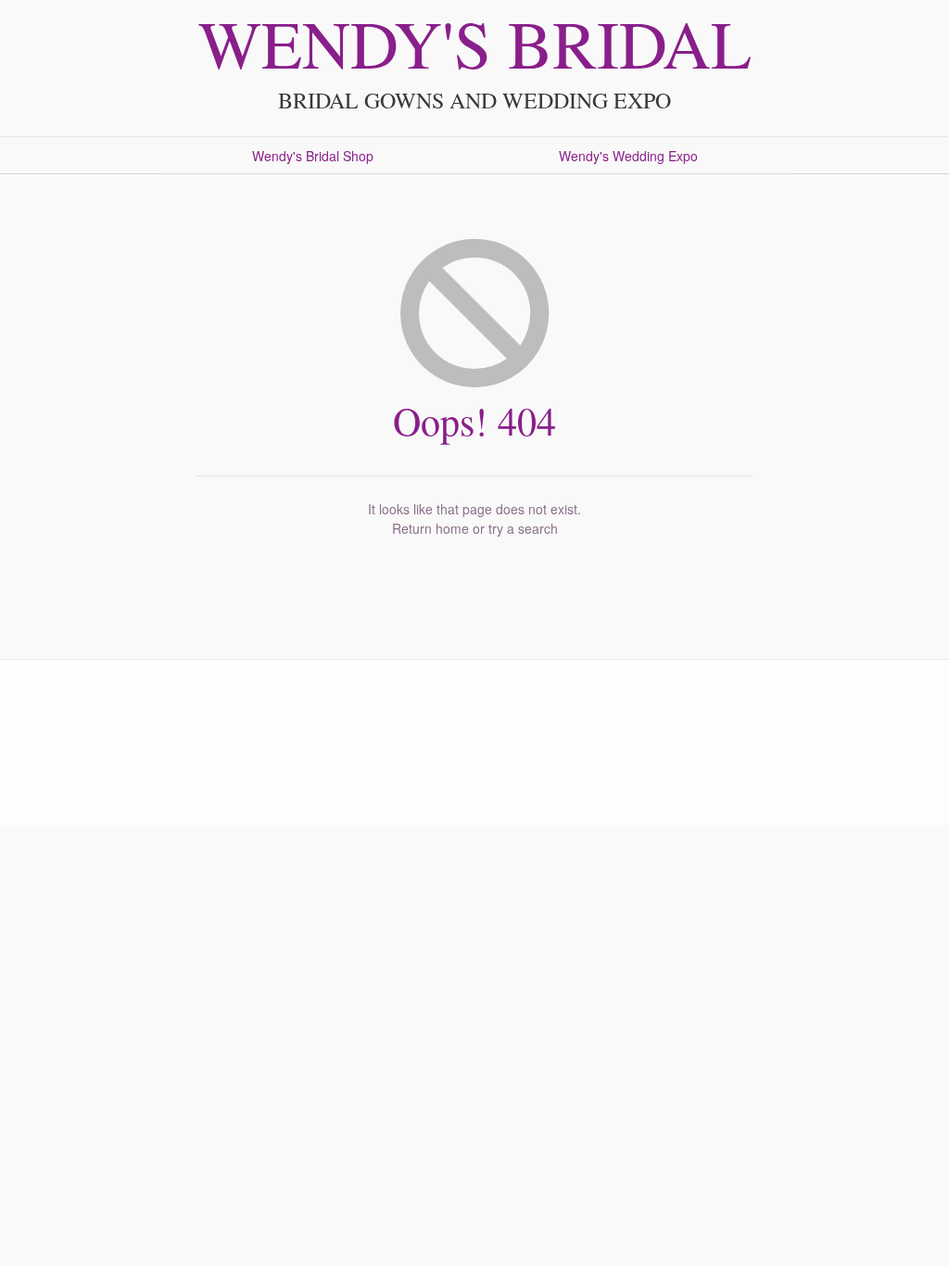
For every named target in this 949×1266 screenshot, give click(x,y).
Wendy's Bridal (475, 42)
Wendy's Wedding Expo (628, 155)
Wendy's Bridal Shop (312, 155)
